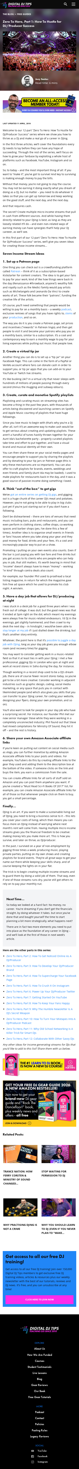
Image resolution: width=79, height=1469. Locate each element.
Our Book (39, 1391)
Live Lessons (40, 1373)
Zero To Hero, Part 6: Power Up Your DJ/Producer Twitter (41, 991)
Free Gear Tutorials (39, 1397)
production (16, 317)
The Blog (8, 14)
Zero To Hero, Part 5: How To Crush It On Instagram (38, 985)
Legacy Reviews (39, 1436)
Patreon (15, 271)
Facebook (42, 1456)
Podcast (39, 1412)
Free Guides (24, 14)
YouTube (42, 1450)
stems (69, 313)
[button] (73, 4)
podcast (66, 309)
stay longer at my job (15, 630)
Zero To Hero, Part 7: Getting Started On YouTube (37, 997)
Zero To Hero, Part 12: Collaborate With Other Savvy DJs (40, 1038)
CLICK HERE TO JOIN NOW (39, 1299)
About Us (39, 1349)
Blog (39, 1379)
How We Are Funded (39, 1355)
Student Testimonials (39, 1367)
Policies (39, 1424)
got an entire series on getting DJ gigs (33, 494)
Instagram (43, 1461)
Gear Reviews (39, 1385)
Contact (39, 1418)
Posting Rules (39, 1430)
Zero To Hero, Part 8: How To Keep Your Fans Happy (38, 1003)
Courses (39, 1361)
